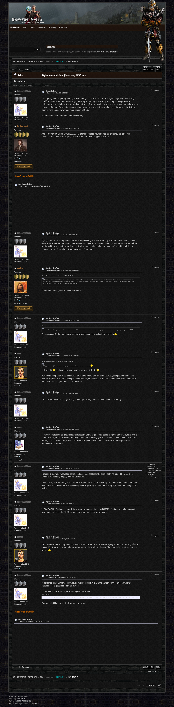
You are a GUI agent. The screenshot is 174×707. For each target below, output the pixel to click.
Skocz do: (140, 685)
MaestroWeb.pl (35, 704)
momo (19, 427)
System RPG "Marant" (107, 51)
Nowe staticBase (51, 91)
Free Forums (18, 701)
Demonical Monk (24, 91)
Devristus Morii (60, 61)
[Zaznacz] (48, 594)
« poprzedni (147, 67)
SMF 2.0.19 (11, 696)
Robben (20, 537)
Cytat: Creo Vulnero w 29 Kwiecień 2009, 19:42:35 (57, 361)
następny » (157, 67)
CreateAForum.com (21, 699)
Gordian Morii (22, 126)
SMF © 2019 (17, 696)
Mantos (20, 268)
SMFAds (10, 701)
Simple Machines (24, 696)
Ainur (19, 353)
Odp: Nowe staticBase (52, 126)
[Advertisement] (85, 208)
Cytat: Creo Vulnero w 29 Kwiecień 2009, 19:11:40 (57, 275)
